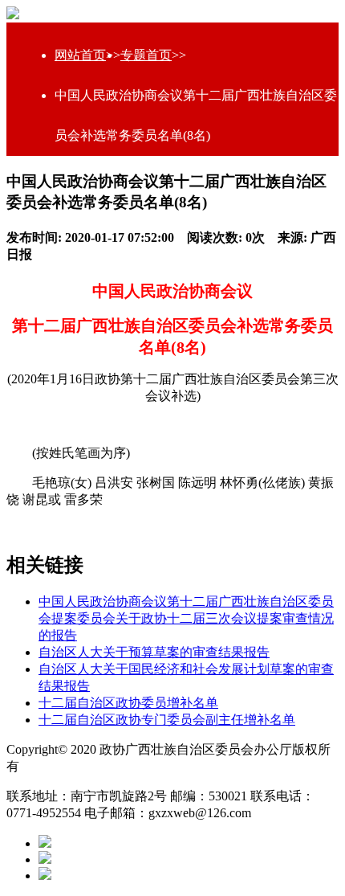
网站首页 (80, 55)
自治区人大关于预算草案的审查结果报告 (154, 652)
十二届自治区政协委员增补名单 (128, 703)
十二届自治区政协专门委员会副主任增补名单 (167, 719)
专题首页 (146, 55)
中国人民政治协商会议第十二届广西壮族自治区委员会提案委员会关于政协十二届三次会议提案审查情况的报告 (186, 618)
